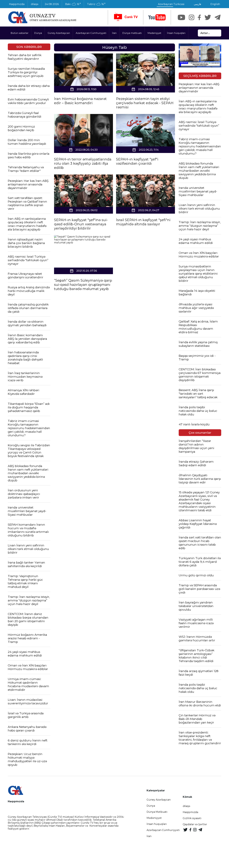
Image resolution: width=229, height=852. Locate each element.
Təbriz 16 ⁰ (96, 4)
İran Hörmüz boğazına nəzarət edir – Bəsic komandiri (80, 101)
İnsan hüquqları (176, 32)
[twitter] (208, 17)
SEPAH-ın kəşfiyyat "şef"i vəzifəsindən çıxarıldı (137, 161)
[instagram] (191, 17)
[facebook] (199, 17)
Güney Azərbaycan (59, 32)
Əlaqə (34, 4)
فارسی (197, 4)
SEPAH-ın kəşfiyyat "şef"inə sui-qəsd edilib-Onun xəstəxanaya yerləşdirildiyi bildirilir (81, 224)
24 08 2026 (52, 4)
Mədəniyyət (154, 32)
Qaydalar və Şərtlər (195, 824)
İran (114, 32)
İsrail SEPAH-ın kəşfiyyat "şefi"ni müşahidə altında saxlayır (143, 222)
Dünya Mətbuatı (157, 811)
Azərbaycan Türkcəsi (171, 4)
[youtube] (157, 17)
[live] (125, 17)
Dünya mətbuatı (132, 32)
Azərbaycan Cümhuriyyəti (91, 32)
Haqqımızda (16, 4)
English (215, 4)
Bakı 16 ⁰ (73, 4)
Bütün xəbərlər (19, 32)
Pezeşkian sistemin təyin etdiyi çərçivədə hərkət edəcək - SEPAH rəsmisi (145, 103)
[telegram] (217, 17)
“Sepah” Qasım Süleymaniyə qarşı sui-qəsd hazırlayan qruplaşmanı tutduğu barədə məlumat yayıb (83, 284)
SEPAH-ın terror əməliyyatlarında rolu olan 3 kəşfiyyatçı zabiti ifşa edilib (82, 163)
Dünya (38, 32)
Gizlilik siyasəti (192, 818)
